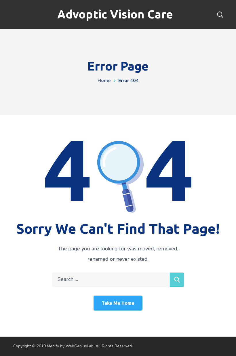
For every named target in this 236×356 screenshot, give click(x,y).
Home (104, 80)
